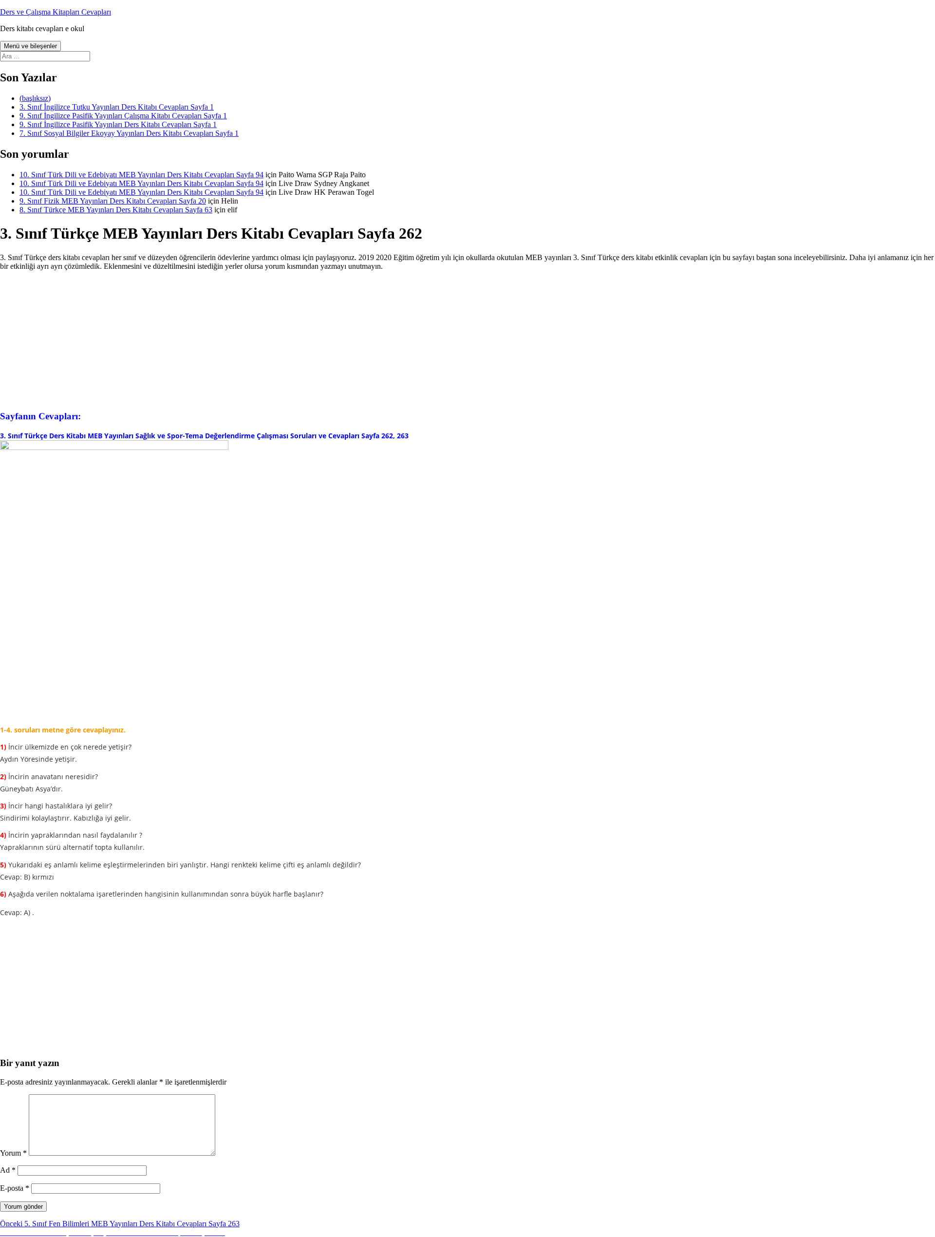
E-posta (14, 1188)
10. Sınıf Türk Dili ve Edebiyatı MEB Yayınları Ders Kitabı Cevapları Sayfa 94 (141, 174)
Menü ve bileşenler (30, 46)
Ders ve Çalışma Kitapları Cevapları (55, 12)
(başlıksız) (35, 98)
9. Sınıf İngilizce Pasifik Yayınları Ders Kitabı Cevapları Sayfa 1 (118, 124)
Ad (8, 1170)
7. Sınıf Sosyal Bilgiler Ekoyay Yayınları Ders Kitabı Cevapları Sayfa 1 (129, 133)
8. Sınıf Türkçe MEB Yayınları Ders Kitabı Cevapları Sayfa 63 (115, 210)
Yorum (13, 1153)
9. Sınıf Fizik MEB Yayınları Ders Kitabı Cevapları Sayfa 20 (112, 201)
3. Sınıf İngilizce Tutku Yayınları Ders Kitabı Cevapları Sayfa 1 (116, 107)
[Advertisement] (467, 339)
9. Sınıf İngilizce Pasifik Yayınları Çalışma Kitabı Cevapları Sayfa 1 (123, 116)
